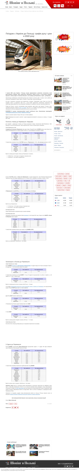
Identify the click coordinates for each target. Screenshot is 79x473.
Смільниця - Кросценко (59, 147)
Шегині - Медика (57, 145)
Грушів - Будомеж (58, 141)
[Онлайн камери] (55, 5)
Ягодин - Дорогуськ (58, 131)
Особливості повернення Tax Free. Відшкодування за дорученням (20, 445)
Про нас (7, 467)
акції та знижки (58, 176)
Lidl (69, 180)
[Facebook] (66, 2)
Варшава (68, 189)
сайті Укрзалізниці (20, 388)
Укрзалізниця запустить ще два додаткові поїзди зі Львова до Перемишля (27, 286)
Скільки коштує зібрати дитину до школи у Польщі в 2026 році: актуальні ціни (67, 108)
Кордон (21, 7)
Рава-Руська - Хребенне (57, 138)
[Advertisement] (39, 22)
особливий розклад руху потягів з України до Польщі (18, 112)
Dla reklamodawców (23, 467)
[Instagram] (71, 2)
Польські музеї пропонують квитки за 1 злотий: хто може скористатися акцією (67, 101)
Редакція (29, 467)
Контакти (33, 467)
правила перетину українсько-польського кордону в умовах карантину (25, 394)
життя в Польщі (61, 173)
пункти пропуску (60, 183)
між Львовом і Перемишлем (24, 265)
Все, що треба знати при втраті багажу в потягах (20, 452)
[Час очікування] (58, 5)
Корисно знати (44, 7)
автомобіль (68, 183)
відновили (26, 215)
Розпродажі (15, 7)
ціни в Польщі (60, 180)
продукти (64, 185)
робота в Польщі (59, 178)
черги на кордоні (23, 107)
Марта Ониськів (12, 400)
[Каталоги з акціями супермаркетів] (62, 5)
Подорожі (30, 7)
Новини (6, 7)
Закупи (10, 7)
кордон (70, 176)
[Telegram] (73, 2)
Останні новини (59, 75)
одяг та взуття (59, 187)
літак (70, 178)
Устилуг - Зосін (57, 133)
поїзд (16, 403)
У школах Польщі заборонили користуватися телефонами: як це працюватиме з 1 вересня (66, 80)
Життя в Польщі (37, 7)
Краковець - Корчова (58, 143)
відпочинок (58, 185)
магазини (67, 173)
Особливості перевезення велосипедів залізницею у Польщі (44, 445)
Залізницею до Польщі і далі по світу (44, 452)
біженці (69, 185)
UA (68, 5)
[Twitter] (68, 2)
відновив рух (14, 265)
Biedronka (65, 178)
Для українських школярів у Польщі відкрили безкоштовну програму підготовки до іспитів (67, 94)
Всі (71, 75)
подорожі (11, 403)
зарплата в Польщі (61, 189)
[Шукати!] (72, 6)
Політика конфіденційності (14, 467)
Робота (25, 7)
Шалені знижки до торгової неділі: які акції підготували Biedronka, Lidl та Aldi (67, 88)
